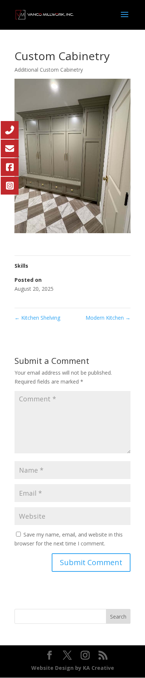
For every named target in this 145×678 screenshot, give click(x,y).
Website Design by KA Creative (72, 667)
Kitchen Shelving (37, 317)
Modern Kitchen (108, 317)
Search (118, 616)
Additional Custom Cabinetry (48, 69)
